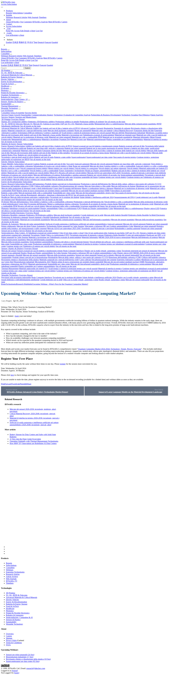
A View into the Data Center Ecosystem (25, 439)
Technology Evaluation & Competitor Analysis (72, 115)
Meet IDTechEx (54, 22)
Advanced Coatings (88, 128)
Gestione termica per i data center (14, 271)
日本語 (15, 42)
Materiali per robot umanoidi (60, 137)
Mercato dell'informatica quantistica (96, 220)
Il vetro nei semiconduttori (135, 235)
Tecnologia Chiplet (38, 235)
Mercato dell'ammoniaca (35, 184)
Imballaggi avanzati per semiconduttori (25, 208)
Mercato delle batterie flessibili (74, 151)
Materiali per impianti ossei (125, 135)
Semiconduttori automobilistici (132, 175)
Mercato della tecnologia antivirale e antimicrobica (29, 197)
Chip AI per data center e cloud (71, 233)
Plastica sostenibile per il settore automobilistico (124, 139)
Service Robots (25, 231)
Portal (8, 31)
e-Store (32, 31)
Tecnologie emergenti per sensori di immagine (139, 251)
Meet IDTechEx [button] (49, 58)
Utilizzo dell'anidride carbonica (46, 186)
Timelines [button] (37, 56)
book (17, 316)
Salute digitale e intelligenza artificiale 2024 (97, 197)
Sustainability (6, 104)
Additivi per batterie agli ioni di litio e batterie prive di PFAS (56, 128)
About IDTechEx (13, 22)
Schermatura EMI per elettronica (30, 133)
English (9, 42)
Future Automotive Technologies (72, 171)
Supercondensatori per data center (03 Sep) (22, 661)
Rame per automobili (83, 130)
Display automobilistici (49, 208)
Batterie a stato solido (62, 157)
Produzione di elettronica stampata (14, 217)
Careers (64, 22)
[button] (9, 11)
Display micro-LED (151, 208)
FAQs (8, 645)
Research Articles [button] (15, 56)
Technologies (11, 284)
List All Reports (7, 110)
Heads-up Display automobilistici (98, 171)
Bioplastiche (108, 128)
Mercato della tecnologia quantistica (149, 220)
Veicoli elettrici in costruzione (86, 168)
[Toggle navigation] (2, 7)
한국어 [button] (25, 65)
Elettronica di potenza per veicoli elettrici (17, 175)
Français (48, 42)
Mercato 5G (28, 124)
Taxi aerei (70, 164)
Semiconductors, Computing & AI (19, 617)
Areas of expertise (17, 113)
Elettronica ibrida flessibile (138, 215)
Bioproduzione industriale (135, 133)
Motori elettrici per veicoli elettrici (61, 168)
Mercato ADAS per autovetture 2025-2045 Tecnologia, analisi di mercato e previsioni (120, 173)
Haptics (24, 253)
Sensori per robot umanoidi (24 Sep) (20, 655)
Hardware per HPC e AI (155, 235)
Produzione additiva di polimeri (92, 122)
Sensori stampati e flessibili (39, 217)
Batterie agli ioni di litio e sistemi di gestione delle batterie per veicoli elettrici (116, 151)
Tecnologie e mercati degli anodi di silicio (17, 157)
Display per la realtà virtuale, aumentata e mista (102, 251)
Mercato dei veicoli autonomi (101, 164)
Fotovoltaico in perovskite (120, 191)
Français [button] (43, 65)
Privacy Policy (11, 640)
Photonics (5, 90)
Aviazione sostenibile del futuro (85, 177)
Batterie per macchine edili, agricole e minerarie (45, 148)
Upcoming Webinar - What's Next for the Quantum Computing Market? (60, 284)
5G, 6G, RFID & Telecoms (11, 73)
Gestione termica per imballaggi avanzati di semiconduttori (122, 244)
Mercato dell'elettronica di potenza (47, 175)
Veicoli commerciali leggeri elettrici (34, 168)
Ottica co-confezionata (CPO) (70, 208)
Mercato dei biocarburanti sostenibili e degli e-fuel (95, 193)
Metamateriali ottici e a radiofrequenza (109, 124)
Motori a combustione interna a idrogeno (98, 188)
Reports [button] (4, 49)
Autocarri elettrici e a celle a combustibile (152, 166)
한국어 (30, 42)
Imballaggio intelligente (10, 126)
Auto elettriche (160, 173)
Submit (27, 68)
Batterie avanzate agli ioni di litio (132, 146)
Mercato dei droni (97, 166)
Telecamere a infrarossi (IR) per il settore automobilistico (106, 226)
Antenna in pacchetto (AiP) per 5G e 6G (59, 124)
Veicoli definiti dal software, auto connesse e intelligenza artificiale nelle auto (43, 177)
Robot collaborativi (8, 226)
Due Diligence (144, 115)
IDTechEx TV (11, 581)
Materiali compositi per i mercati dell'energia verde (27, 130)
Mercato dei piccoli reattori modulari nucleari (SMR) (89, 191)
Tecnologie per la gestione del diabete (64, 197)
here (12, 375)
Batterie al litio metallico (60, 153)
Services (4, 115)
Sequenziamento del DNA (124, 197)
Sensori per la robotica (10, 231)
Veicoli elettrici (133, 168)
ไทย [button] (30, 65)
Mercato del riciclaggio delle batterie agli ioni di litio (21, 135)
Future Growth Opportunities (19, 115)
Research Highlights (24, 284)
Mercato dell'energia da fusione (123, 186)
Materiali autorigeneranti (96, 139)
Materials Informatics (141, 137)
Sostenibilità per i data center (64, 193)
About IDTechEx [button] (8, 58)
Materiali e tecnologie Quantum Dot (56, 139)
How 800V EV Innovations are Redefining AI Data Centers (33, 443)
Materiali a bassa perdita (84, 124)
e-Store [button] (27, 60)
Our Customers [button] (21, 58)
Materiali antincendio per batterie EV (153, 168)
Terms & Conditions (14, 643)
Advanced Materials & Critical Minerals (16, 75)
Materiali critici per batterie (102, 130)
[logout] (15, 671)
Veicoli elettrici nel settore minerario (112, 168)
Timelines (42, 17)
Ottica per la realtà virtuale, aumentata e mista (80, 280)
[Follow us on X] (87, 473)
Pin (21, 384)
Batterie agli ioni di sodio (44, 157)
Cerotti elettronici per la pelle (146, 197)
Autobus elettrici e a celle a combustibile (119, 166)
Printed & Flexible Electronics (12, 93)
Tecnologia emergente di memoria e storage (87, 235)
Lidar (111, 208)
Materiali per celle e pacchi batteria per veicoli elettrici (131, 153)
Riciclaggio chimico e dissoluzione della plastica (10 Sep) (28, 659)
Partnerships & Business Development (106, 115)
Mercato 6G (38, 124)
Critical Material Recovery (123, 130)
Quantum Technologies (10, 95)
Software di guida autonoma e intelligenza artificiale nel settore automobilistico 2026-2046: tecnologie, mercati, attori (34, 423)
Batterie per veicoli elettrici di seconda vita (34, 155)
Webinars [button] (4, 56)
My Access (15, 31)
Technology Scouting (129, 115)
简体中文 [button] (18, 65)
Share (29, 384)
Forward (8, 384)
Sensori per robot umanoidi (151, 228)
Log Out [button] (34, 60)
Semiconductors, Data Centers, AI (14, 99)
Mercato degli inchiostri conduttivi (61, 130)
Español (55, 42)
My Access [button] (10, 60)
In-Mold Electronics (157, 215)
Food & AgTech (7, 84)
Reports (9, 13)
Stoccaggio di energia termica (124, 157)
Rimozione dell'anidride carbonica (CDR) (17, 186)
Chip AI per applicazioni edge (95, 233)
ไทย (35, 42)
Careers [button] (59, 58)
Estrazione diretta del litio (144, 130)
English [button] (4, 65)
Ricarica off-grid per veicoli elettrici (73, 173)
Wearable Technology (9, 108)
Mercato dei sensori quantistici (123, 220)
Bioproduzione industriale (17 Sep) (19, 657)
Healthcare (5, 86)
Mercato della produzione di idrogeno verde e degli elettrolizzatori (27, 188)
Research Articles (20, 17)
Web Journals (33, 17)
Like (18, 384)
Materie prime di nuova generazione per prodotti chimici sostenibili (42, 191)
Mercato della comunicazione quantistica (140, 124)
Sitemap (9, 638)
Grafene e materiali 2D (52, 133)
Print (3, 384)
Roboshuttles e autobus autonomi (74, 175)
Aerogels (99, 128)
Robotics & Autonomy (10, 97)
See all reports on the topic (115, 122)
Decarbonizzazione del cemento (71, 186)
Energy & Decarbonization (11, 82)
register (63, 364)
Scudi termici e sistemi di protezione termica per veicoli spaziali (86, 133)
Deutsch (41, 42)
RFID (159, 124)
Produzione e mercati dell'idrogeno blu (96, 184)
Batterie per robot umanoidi (75, 148)
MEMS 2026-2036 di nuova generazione (115, 237)
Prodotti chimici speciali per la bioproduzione (62, 184)
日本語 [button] (10, 65)
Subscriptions (17, 13)
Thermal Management (9, 106)
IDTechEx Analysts (40, 22)
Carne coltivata (20, 195)
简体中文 (23, 42)
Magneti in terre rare (78, 139)
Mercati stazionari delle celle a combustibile (35, 193)
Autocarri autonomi (82, 164)
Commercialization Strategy (42, 115)
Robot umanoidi (63, 226)
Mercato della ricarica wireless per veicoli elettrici (32, 179)
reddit (24, 384)
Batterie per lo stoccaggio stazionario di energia (104, 148)
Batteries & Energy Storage (11, 77)
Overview (10, 634)
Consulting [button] (5, 54)
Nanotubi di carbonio (122, 128)
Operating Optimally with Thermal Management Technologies (34, 441)
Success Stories (31, 113)
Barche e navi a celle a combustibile (15, 171)
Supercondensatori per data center (99, 157)
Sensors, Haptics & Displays (12, 102)
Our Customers (26, 22)
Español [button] (50, 65)
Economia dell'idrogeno (72, 188)
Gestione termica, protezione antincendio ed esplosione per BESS (131, 271)
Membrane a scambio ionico (157, 133)
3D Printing (5, 70)
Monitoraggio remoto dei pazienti (28, 199)
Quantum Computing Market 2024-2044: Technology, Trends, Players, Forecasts (109, 349)
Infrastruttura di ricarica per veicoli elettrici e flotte (53, 166)
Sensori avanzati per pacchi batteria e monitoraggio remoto (96, 146)
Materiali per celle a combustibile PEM (87, 137)
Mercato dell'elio (118, 133)
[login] (16, 673)
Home (3, 284)
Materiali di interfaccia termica (155, 139)
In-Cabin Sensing (77, 226)
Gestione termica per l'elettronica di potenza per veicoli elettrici (30, 246)
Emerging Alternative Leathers (129, 260)
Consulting (28, 13)
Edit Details (24, 31)
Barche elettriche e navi (10, 168)
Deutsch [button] (36, 65)
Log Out (39, 31)
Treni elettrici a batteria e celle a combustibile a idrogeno (51, 202)
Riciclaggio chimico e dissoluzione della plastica (20, 260)
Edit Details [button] (19, 60)
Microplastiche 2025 (43, 262)
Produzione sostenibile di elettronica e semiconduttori (53, 244)
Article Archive (12, 576)
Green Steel (57, 188)
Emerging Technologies (15, 572)
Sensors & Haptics (13, 620)
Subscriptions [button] (6, 51)
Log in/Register (12, 35)
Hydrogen (5, 88)
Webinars (9, 17)
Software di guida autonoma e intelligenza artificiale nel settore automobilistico (76, 224)
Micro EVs (54, 173)
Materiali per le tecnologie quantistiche (117, 137)
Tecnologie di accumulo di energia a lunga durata (90, 153)
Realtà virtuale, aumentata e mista (112, 280)
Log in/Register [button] (7, 62)
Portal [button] (3, 60)
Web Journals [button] (28, 56)
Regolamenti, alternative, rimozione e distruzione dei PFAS (50, 195)
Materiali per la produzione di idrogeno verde (30, 137)
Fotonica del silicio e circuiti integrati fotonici (71, 242)
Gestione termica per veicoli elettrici (112, 177)
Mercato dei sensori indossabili (127, 255)
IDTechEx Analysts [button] (35, 58)
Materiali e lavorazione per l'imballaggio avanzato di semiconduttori (88, 135)
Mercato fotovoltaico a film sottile (97, 186)
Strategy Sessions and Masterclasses (22, 117)
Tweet (13, 384)
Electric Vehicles (7, 79)
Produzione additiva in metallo (67, 122)
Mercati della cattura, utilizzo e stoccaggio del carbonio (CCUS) (136, 184)
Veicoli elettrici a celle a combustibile (44, 171)
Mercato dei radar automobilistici (32, 224)
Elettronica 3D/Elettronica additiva (41, 122)
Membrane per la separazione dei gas (150, 186)
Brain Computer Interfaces (73, 251)
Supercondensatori (78, 157)
